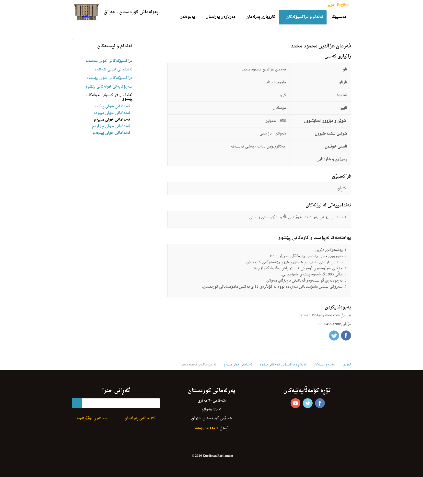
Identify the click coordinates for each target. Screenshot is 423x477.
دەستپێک (338, 17)
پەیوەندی (187, 17)
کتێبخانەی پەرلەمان (139, 418)
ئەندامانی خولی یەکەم (112, 106)
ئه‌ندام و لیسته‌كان (114, 46)
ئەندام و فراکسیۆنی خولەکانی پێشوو (108, 97)
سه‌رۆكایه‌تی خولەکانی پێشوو (108, 86)
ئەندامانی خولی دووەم (112, 113)
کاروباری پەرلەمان (260, 17)
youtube (295, 403)
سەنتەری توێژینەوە (92, 418)
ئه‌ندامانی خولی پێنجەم (111, 133)
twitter (308, 403)
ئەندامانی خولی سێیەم (112, 119)
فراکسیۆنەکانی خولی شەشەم (109, 61)
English (343, 5)
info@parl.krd (206, 428)
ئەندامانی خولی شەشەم (113, 69)
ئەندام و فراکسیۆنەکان (304, 17)
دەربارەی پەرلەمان (220, 17)
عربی (330, 5)
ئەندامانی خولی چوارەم (111, 126)
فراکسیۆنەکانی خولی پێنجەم (109, 78)
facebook (320, 403)
